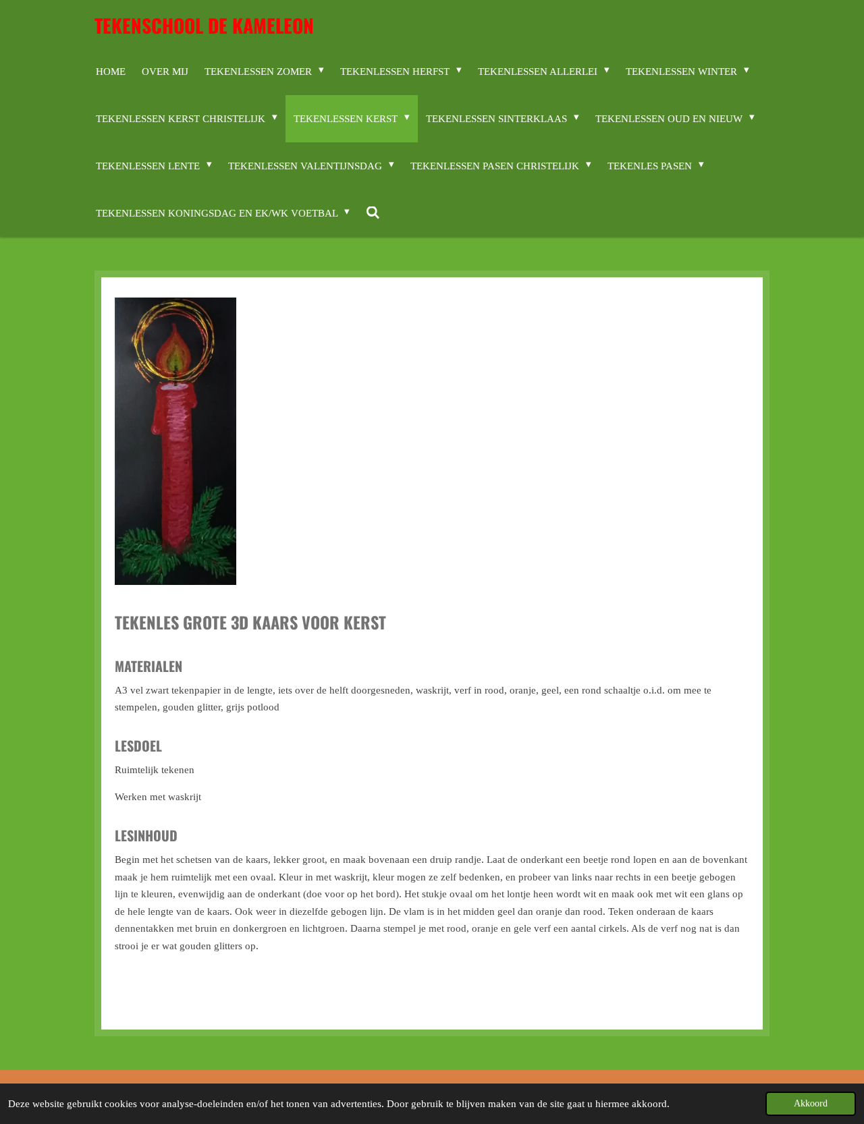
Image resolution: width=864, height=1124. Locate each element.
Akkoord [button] (811, 1103)
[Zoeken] (373, 213)
